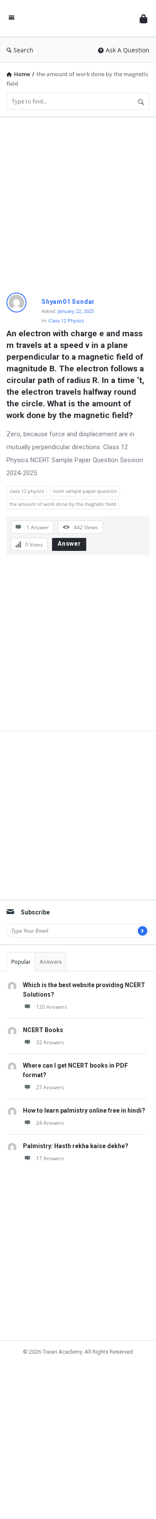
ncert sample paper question (85, 491)
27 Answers (50, 1087)
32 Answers (50, 1042)
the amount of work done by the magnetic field (63, 504)
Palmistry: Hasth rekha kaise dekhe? (75, 1145)
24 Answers (50, 1122)
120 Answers (51, 1007)
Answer (69, 543)
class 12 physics (27, 491)
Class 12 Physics (66, 320)
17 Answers (50, 1158)
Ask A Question (128, 50)
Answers (50, 962)
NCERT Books (43, 1030)
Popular (20, 962)
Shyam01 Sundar (68, 301)
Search (23, 50)
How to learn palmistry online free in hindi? (84, 1110)
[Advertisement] (78, 202)
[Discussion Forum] (77, 18)
